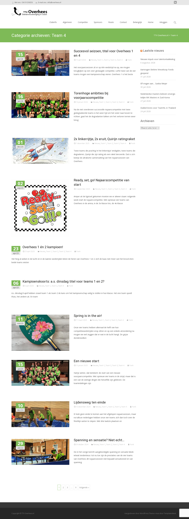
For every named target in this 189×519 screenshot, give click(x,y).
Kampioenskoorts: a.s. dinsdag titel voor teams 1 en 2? (63, 281)
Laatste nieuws (153, 50)
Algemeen (67, 22)
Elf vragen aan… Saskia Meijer (153, 83)
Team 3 (113, 60)
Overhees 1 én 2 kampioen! (43, 247)
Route (111, 22)
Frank (129, 60)
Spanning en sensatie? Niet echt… (99, 440)
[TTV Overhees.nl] (27, 10)
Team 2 (106, 60)
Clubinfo (53, 22)
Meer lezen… (80, 79)
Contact (123, 22)
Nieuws (93, 60)
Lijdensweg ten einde (90, 402)
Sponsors (98, 22)
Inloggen (163, 22)
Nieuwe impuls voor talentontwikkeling (157, 59)
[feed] (175, 3)
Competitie (83, 22)
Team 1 (100, 60)
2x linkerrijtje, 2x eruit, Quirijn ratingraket (104, 139)
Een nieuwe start (86, 361)
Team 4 (119, 60)
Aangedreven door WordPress (137, 513)
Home (150, 22)
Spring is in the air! (88, 316)
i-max (157, 513)
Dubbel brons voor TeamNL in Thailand (158, 108)
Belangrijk (137, 22)
